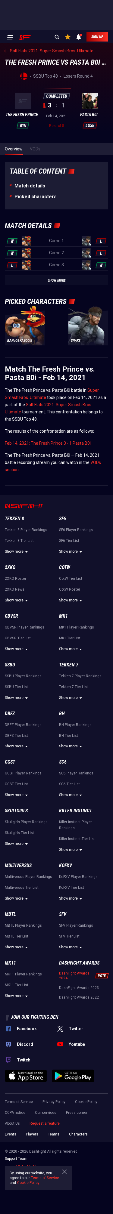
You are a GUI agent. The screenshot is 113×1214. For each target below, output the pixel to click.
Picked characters (35, 196)
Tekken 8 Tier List (19, 541)
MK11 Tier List (16, 985)
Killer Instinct (75, 811)
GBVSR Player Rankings (24, 627)
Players (32, 1134)
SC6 (63, 762)
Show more (14, 551)
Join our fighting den (34, 1017)
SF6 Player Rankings (76, 530)
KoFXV (65, 865)
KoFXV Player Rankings (78, 877)
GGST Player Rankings (23, 773)
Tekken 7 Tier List (73, 687)
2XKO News (14, 589)
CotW (64, 567)
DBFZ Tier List (16, 736)
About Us (12, 1123)
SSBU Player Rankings (23, 676)
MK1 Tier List (69, 638)
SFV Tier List (69, 936)
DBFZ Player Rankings (23, 725)
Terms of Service (19, 1102)
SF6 (62, 518)
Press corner (76, 1113)
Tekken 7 (68, 665)
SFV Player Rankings (76, 925)
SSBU (10, 665)
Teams (53, 1134)
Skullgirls (16, 811)
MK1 (63, 616)
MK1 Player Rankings (76, 627)
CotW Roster (69, 589)
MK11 (10, 963)
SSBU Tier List (16, 687)
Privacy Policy (53, 1102)
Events (10, 1134)
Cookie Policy (86, 1102)
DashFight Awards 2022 (79, 997)
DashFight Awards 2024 (74, 975)
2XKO (10, 567)
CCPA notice (15, 1113)
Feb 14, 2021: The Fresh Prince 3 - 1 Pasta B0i (48, 443)
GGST (10, 762)
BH (62, 713)
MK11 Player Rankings (23, 974)
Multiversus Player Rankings (28, 877)
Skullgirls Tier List (19, 833)
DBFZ (10, 713)
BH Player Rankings (75, 725)
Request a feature (45, 1123)
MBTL (10, 914)
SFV (62, 914)
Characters (78, 1134)
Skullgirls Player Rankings (26, 822)
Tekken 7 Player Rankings (80, 676)
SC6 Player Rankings (76, 773)
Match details (29, 186)
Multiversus (18, 865)
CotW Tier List (70, 578)
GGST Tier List (16, 784)
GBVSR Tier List (18, 638)
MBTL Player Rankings (23, 925)
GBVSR (11, 616)
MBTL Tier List (16, 936)
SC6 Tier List (69, 784)
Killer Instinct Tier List (77, 839)
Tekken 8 (14, 518)
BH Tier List (68, 736)
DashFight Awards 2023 (79, 988)
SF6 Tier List (69, 541)
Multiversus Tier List (22, 887)
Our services (45, 1113)
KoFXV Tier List (71, 887)
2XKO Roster (15, 578)
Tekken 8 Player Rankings (26, 530)
